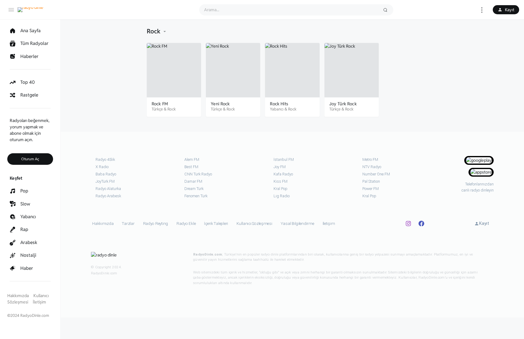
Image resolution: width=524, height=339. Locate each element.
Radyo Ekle (186, 223)
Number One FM (376, 174)
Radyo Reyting (155, 223)
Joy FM (280, 166)
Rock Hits (279, 104)
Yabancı (277, 109)
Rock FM (160, 104)
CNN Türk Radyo (198, 174)
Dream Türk (193, 188)
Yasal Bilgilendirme (297, 223)
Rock (171, 109)
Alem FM (191, 159)
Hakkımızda (18, 295)
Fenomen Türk (195, 196)
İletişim (39, 302)
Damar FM (193, 181)
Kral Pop (280, 188)
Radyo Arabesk (108, 196)
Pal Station (371, 181)
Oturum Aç (30, 159)
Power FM (370, 188)
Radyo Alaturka (108, 188)
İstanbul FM (284, 159)
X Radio (102, 166)
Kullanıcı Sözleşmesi (254, 223)
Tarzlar (128, 223)
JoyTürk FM (105, 181)
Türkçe (157, 109)
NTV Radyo (371, 166)
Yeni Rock (220, 104)
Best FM (191, 166)
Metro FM (370, 159)
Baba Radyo (106, 174)
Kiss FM (280, 181)
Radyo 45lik (105, 159)
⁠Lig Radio (282, 196)
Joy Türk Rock (343, 104)
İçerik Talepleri (216, 223)
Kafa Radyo (283, 174)
